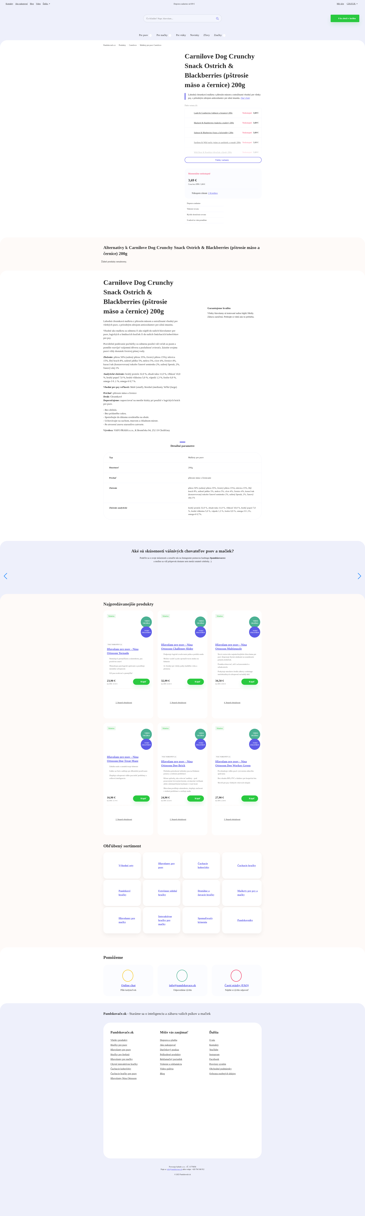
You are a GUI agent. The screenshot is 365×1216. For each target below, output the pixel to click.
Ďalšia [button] (45, 4)
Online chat (128, 985)
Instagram (214, 1054)
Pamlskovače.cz (109, 45)
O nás (212, 1040)
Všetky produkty (118, 1040)
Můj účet (340, 4)
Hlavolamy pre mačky (121, 1059)
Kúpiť (143, 682)
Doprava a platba (168, 1040)
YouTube (213, 1049)
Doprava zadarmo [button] (193, 203)
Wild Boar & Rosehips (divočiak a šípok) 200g (213, 152)
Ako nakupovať (21, 4)
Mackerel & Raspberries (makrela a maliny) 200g (214, 123)
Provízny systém (217, 1064)
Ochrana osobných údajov (222, 1073)
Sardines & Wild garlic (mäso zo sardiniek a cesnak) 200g (217, 142)
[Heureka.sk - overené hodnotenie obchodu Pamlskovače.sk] (244, 207)
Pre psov (143, 35)
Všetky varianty (222, 160)
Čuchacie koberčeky (120, 1068)
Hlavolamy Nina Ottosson (123, 1078)
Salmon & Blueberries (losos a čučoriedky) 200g (213, 133)
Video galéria (167, 1068)
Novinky (194, 35)
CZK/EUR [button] (351, 4)
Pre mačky (162, 35)
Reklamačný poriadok (171, 1059)
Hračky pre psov (118, 1045)
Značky (218, 35)
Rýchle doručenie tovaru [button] (196, 214)
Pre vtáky (181, 35)
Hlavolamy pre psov (120, 1049)
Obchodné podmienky (220, 1068)
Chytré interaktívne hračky (124, 1064)
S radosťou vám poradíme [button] (197, 220)
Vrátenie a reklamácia (171, 1064)
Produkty (122, 45)
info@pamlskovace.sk (182, 985)
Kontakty (9, 4)
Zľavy (206, 35)
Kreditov (213, 193)
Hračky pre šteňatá (119, 1054)
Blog (32, 4)
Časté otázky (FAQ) (237, 985)
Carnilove (133, 45)
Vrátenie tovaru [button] (193, 209)
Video (38, 4)
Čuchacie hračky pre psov (123, 1073)
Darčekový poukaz (169, 1049)
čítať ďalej (245, 98)
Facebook (214, 1059)
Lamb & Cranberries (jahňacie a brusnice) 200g (213, 113)
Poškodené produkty (170, 1054)
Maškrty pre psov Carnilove (150, 45)
